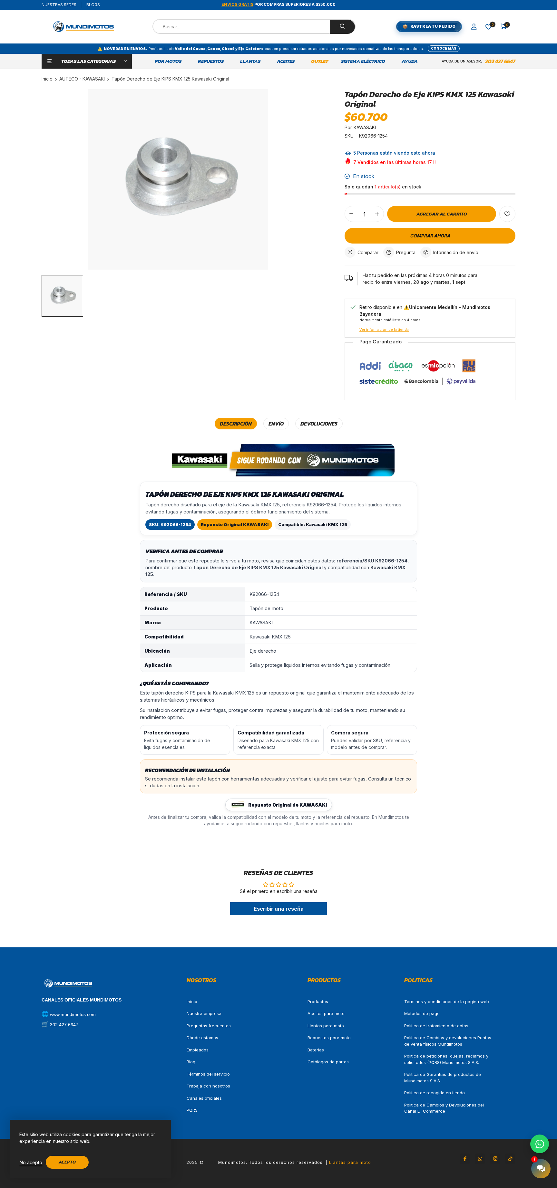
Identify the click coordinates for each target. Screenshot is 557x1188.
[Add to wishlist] (507, 214)
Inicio (192, 1001)
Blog (191, 1061)
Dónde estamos (202, 1037)
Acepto (67, 1162)
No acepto (31, 1162)
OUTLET (319, 61)
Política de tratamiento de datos (436, 1025)
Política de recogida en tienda (434, 1092)
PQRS (192, 1110)
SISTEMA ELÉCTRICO (363, 61)
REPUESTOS (211, 61)
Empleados (198, 1049)
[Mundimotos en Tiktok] (510, 1159)
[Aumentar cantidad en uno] (377, 214)
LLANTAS (250, 61)
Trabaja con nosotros (208, 1085)
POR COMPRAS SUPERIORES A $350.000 (278, 4)
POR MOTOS (168, 61)
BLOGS (93, 4)
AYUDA (410, 61)
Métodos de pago (422, 1013)
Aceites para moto (326, 1013)
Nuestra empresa (204, 1013)
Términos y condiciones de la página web (446, 1001)
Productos (318, 1001)
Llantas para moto (326, 1025)
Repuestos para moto (329, 1037)
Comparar (367, 252)
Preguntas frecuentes (209, 1025)
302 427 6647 (500, 61)
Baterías (316, 1049)
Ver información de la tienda (384, 329)
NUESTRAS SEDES (59, 4)
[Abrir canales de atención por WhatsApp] (539, 1144)
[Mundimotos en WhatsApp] (480, 1159)
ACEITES (286, 61)
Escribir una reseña (279, 908)
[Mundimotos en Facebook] (465, 1159)
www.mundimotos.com (73, 1014)
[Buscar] (342, 27)
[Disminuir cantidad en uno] (351, 214)
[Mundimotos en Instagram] (495, 1159)
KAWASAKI (365, 127)
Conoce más (443, 48)
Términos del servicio (208, 1074)
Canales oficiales (204, 1098)
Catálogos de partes (328, 1061)
